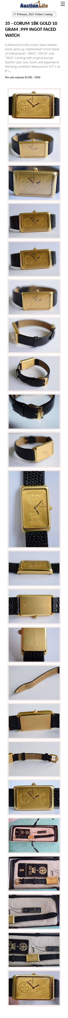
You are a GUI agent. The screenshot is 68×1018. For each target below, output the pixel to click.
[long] (34, 124)
